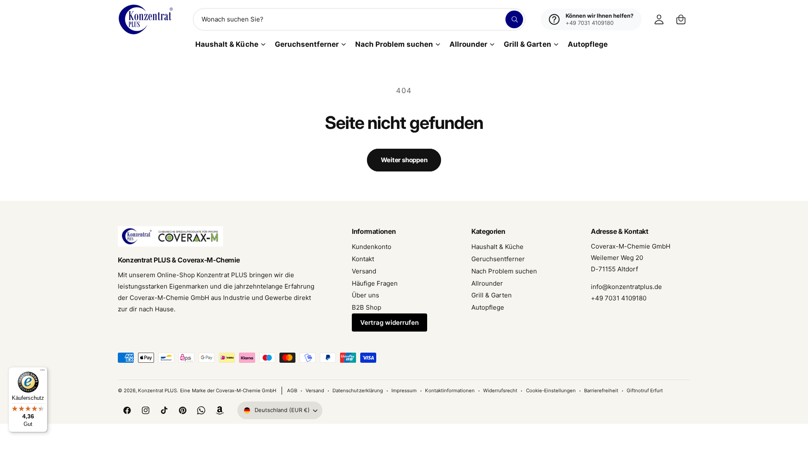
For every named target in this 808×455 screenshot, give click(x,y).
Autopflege (487, 307)
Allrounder (468, 44)
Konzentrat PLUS (157, 390)
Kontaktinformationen (450, 390)
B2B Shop (366, 307)
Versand (364, 271)
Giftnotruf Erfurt (645, 390)
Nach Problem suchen (394, 44)
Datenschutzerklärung (357, 390)
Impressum (404, 390)
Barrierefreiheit (601, 390)
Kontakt (363, 259)
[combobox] (359, 19)
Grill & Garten (527, 44)
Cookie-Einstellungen (551, 390)
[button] (681, 19)
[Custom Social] (219, 410)
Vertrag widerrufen (389, 322)
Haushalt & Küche (226, 44)
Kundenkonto (371, 247)
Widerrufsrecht (500, 390)
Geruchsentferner (307, 44)
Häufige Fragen (375, 283)
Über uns (365, 295)
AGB (292, 390)
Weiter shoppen (404, 160)
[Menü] (42, 372)
